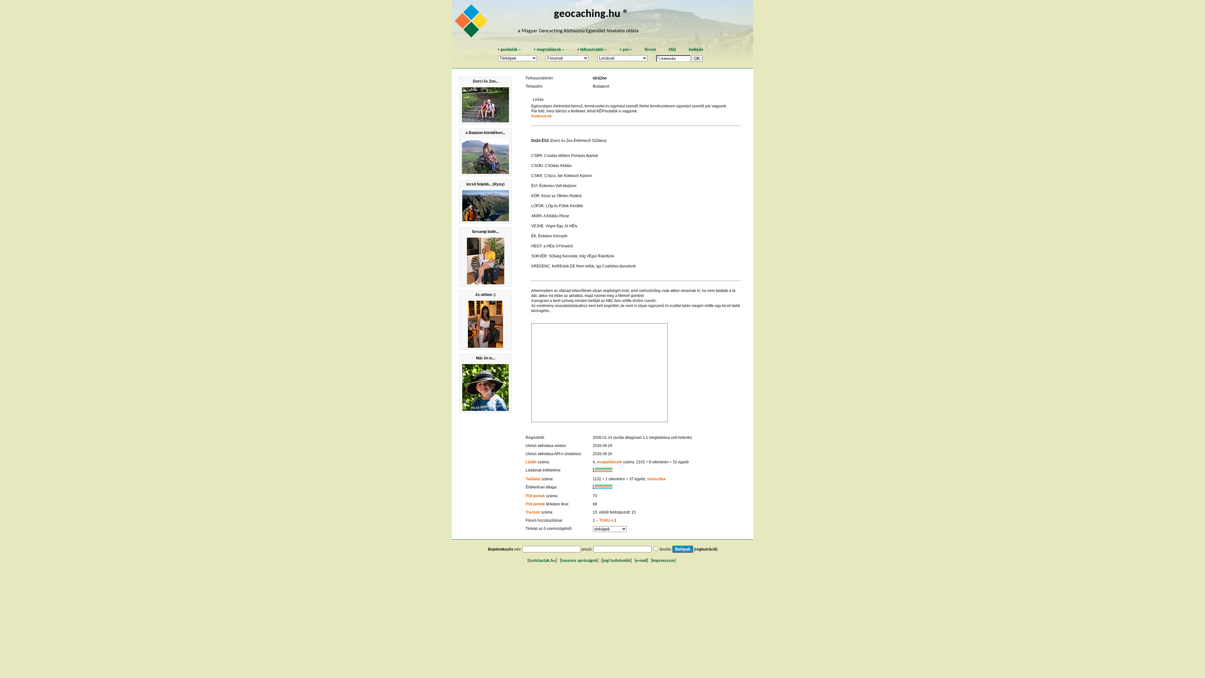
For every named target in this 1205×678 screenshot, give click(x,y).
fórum (650, 50)
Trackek (533, 512)
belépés (696, 50)
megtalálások (549, 50)
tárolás (665, 549)
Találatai (533, 479)
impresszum (663, 561)
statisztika (656, 479)
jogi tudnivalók (616, 561)
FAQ (672, 50)
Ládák (531, 462)
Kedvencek (541, 116)
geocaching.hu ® (591, 14)
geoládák (509, 50)
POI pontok (535, 496)
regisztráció (705, 549)
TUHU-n (606, 520)
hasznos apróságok (579, 561)
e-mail (641, 561)
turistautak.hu (542, 561)
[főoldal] (472, 22)
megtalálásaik (609, 462)
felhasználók (591, 50)
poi (626, 50)
